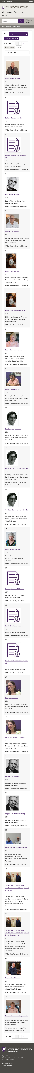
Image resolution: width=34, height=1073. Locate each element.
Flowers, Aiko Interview (12, 389)
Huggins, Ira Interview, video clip (15, 814)
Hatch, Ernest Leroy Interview (14, 626)
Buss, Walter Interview (12, 194)
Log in (31, 1)
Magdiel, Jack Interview (12, 978)
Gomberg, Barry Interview (13, 429)
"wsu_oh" (11, 38)
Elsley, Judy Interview (12, 271)
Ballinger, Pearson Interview (13, 118)
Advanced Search (29, 21)
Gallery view (10, 47)
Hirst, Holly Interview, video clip (14, 737)
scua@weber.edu (8, 1063)
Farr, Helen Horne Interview (13, 350)
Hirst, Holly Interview (11, 698)
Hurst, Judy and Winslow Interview (16, 847)
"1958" (18, 34)
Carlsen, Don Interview (12, 231)
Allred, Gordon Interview (12, 78)
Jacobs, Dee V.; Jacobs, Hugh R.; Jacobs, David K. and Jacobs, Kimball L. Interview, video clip (17, 933)
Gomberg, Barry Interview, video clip (16, 468)
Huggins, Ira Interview (12, 776)
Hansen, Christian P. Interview (14, 589)
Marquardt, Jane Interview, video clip (16, 1016)
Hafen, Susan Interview (12, 549)
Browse (9, 1)
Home (3, 1)
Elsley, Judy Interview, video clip (15, 310)
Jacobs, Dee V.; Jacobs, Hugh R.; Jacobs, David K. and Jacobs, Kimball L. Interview (17, 888)
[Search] (21, 21)
